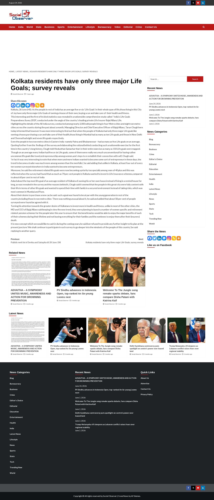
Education (153, 169)
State (38, 27)
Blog (151, 139)
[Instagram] (32, 105)
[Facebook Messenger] (28, 105)
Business (49, 27)
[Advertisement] (107, 48)
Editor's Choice (155, 159)
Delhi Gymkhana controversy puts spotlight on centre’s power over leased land (147, 348)
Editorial (128, 27)
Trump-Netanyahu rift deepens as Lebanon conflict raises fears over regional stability (184, 348)
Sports (61, 27)
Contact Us (151, 27)
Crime (139, 27)
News (151, 199)
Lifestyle (90, 27)
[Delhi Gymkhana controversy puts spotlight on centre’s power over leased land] (147, 330)
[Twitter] (18, 105)
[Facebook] (13, 105)
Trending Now (155, 218)
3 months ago (75, 300)
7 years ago (30, 94)
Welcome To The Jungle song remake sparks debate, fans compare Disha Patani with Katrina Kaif (174, 119)
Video (117, 27)
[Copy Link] (37, 105)
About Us (145, 378)
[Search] (203, 27)
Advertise (145, 383)
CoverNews (123, 496)
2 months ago (29, 304)
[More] (42, 105)
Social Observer (18, 94)
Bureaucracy (104, 27)
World (30, 27)
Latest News (154, 189)
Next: (115, 240)
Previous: (36, 240)
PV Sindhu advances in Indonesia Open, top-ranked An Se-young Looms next (76, 293)
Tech (151, 213)
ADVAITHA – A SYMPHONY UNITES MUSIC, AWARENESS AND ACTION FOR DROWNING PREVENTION (176, 97)
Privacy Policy (147, 394)
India (20, 27)
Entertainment (75, 27)
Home (12, 27)
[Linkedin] (23, 105)
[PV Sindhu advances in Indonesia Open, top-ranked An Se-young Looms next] (77, 272)
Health (152, 179)
